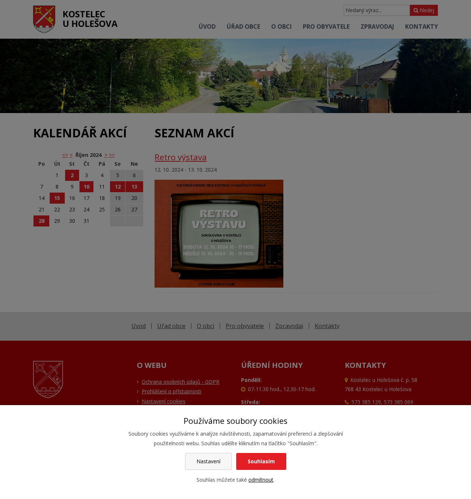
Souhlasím (261, 461)
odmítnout (260, 479)
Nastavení (208, 461)
